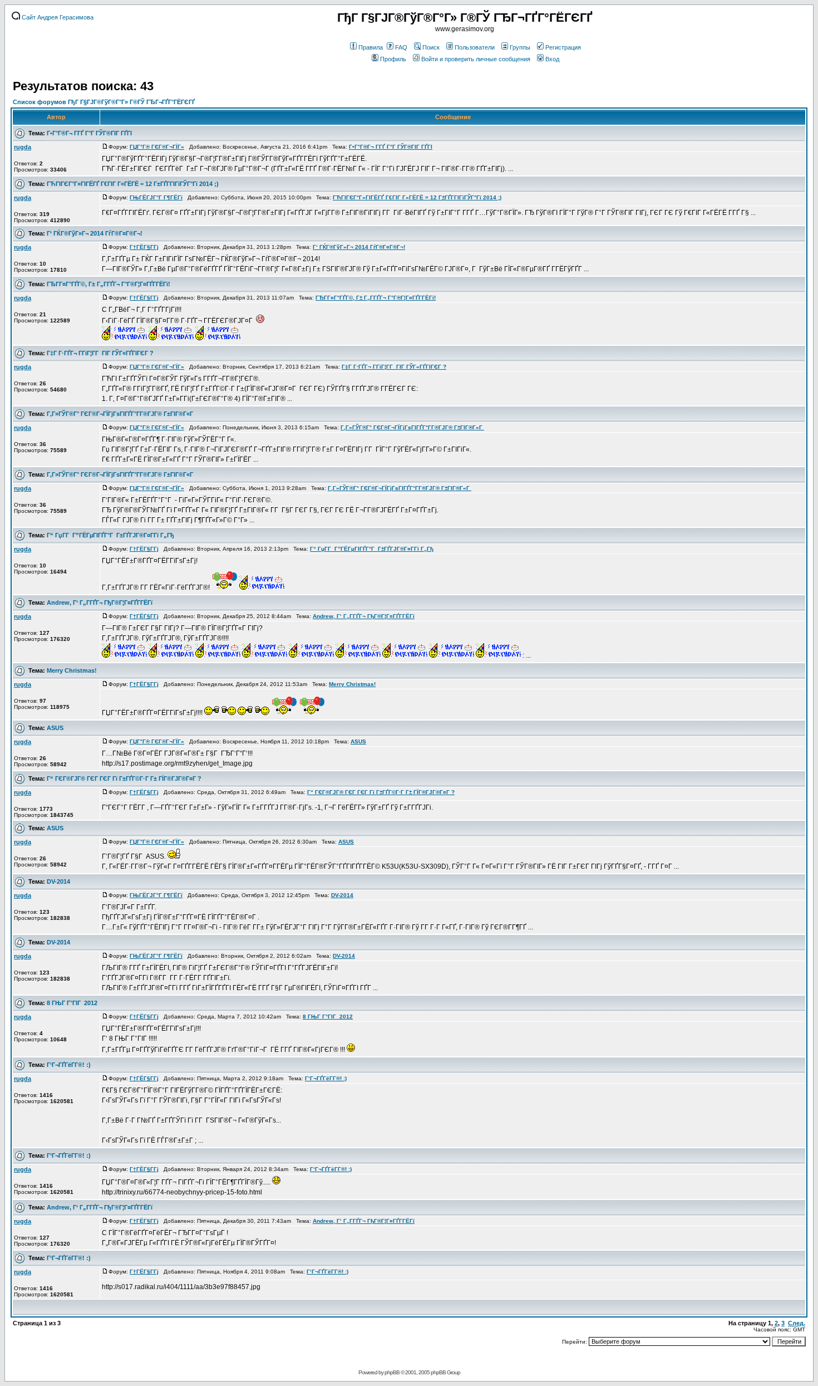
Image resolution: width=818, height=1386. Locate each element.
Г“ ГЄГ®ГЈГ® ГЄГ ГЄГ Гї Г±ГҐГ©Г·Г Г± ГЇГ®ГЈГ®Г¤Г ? (124, 778)
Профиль (393, 59)
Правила (370, 47)
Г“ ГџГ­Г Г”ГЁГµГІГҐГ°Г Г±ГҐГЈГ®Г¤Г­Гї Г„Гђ (110, 535)
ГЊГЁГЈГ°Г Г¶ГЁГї (156, 197)
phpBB (392, 1372)
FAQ (401, 47)
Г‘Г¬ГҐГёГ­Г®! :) (69, 1064)
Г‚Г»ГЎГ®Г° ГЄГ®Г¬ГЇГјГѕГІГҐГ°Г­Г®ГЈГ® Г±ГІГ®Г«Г (121, 413)
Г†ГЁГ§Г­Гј (144, 247)
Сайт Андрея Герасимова (56, 17)
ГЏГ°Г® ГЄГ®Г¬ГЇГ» (157, 147)
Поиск (431, 47)
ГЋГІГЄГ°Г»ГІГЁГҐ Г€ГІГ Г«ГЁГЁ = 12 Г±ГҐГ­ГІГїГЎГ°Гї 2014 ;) (133, 183)
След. (796, 1323)
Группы (520, 47)
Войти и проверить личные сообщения (475, 59)
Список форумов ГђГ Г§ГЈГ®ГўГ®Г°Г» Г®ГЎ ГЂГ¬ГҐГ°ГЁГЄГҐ (104, 102)
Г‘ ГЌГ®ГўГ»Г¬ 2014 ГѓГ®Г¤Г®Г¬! (94, 233)
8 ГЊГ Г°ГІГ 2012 (72, 1003)
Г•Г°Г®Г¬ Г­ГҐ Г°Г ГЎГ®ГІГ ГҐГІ (89, 133)
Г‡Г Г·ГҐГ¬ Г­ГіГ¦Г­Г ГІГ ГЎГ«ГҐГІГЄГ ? (100, 353)
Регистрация (563, 47)
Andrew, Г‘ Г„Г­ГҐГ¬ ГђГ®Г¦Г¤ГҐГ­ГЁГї (99, 602)
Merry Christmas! (72, 670)
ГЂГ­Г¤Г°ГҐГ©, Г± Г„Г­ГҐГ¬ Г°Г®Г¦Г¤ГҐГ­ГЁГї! (108, 284)
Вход (552, 59)
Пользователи (475, 47)
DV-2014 (58, 881)
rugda (22, 147)
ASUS (55, 727)
